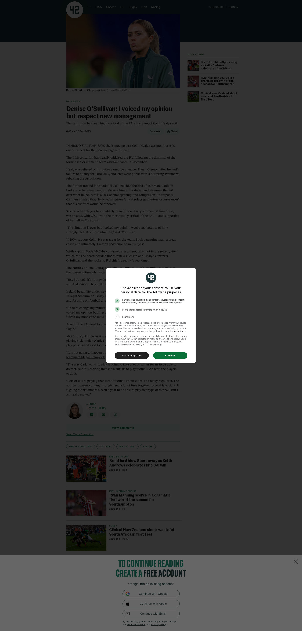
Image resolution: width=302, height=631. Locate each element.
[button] (151, 317)
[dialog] (151, 315)
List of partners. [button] (178, 331)
